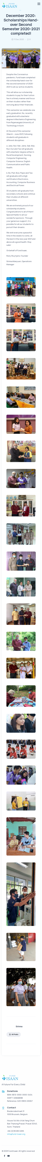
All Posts (15, 1034)
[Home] (9, 5)
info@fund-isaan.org (16, 1134)
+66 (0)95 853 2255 (15, 1131)
